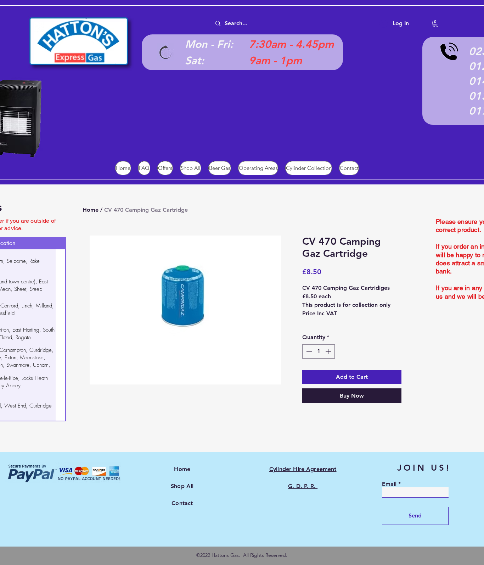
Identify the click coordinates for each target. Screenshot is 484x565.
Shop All (182, 486)
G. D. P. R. (302, 486)
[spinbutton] (318, 351)
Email (389, 484)
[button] (435, 23)
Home (91, 209)
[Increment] (329, 351)
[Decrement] (308, 351)
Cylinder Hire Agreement (303, 469)
